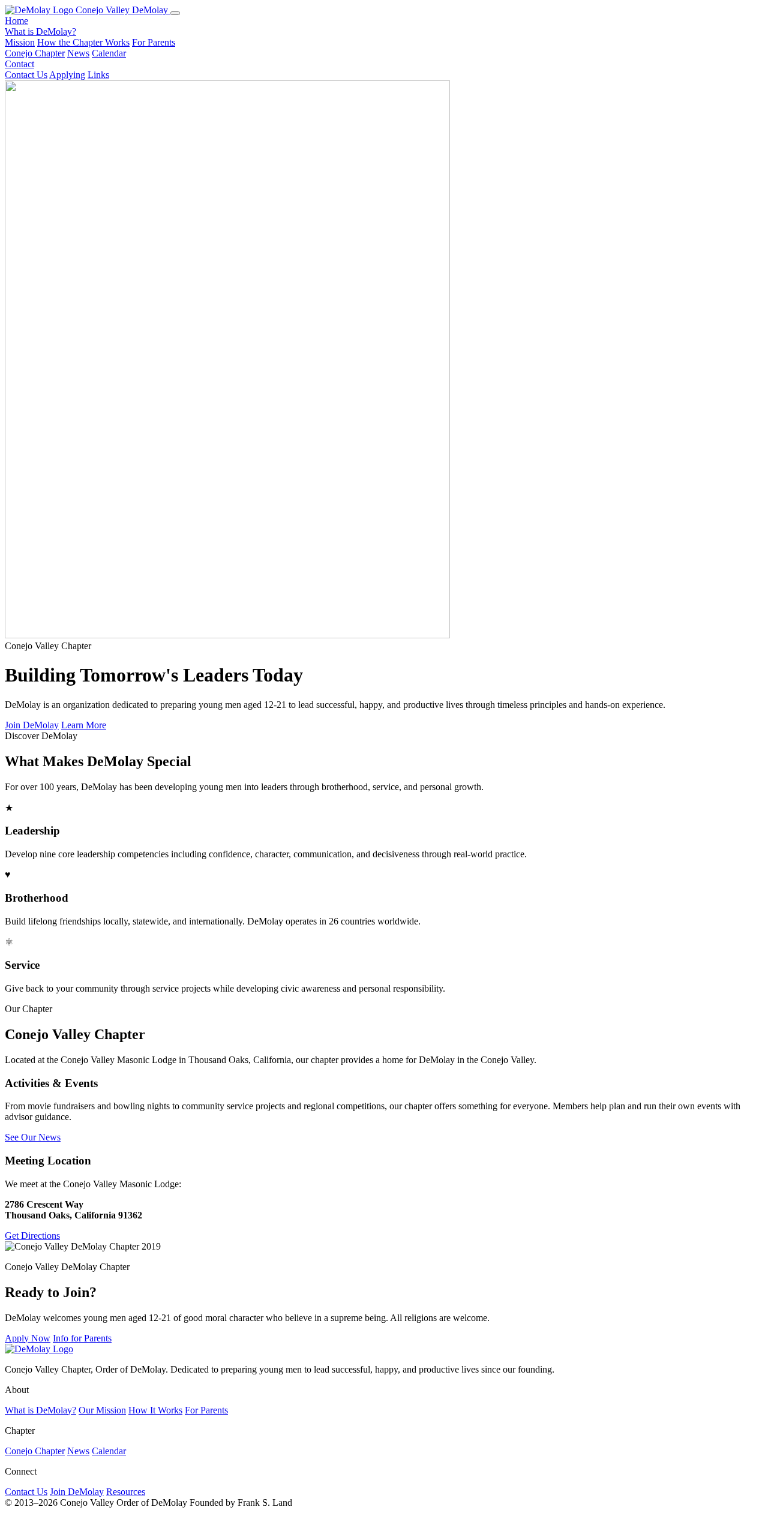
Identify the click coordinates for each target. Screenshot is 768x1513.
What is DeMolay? (40, 31)
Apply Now (27, 1338)
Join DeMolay (32, 725)
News (78, 53)
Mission (20, 42)
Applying (67, 75)
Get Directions (32, 1235)
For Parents (153, 42)
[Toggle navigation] (175, 13)
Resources (125, 1492)
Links (98, 75)
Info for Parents (82, 1338)
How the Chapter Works (83, 42)
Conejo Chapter (35, 53)
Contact (19, 64)
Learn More (83, 725)
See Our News (33, 1137)
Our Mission (102, 1410)
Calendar (109, 53)
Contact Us (26, 75)
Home (16, 21)
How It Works (155, 1410)
